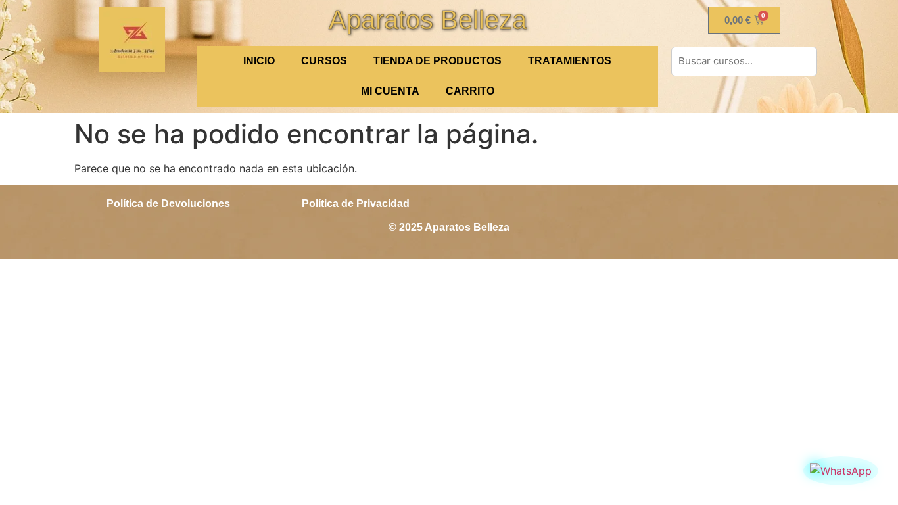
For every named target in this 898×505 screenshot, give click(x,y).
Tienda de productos (437, 60)
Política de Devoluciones (168, 203)
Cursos (324, 60)
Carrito (470, 91)
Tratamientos (569, 60)
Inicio (259, 60)
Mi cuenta (390, 91)
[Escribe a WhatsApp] (840, 470)
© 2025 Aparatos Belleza (449, 227)
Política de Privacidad (356, 203)
